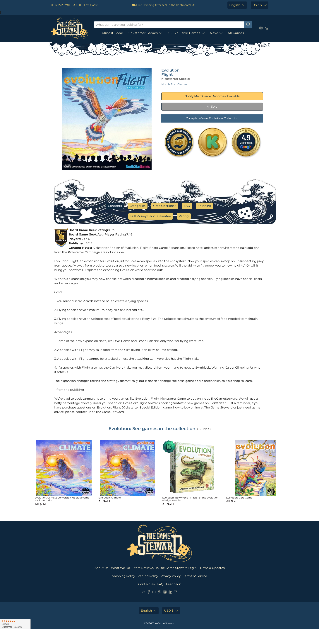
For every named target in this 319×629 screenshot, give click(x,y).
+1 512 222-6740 (60, 5)
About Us (101, 568)
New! (214, 33)
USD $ (257, 5)
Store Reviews (143, 568)
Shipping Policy (123, 576)
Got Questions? (164, 206)
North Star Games (174, 84)
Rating (184, 216)
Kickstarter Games (143, 33)
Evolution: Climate (109, 497)
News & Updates (212, 568)
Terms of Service (195, 576)
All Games (236, 33)
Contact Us (146, 584)
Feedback (173, 584)
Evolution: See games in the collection (152, 428)
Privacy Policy (171, 576)
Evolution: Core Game (239, 497)
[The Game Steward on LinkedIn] (170, 592)
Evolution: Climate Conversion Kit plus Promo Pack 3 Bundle (62, 499)
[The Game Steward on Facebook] (148, 592)
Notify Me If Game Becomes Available (212, 96)
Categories (137, 206)
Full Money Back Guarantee (150, 216)
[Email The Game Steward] (175, 592)
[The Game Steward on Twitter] (143, 592)
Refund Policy (148, 576)
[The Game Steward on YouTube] (154, 592)
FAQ (187, 206)
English (234, 5)
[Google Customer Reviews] (15, 624)
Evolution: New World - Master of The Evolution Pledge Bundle (190, 499)
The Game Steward (163, 623)
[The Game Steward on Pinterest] (159, 592)
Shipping (204, 206)
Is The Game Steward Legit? (177, 568)
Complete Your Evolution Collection (212, 118)
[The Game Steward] (69, 28)
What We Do (120, 568)
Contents (115, 206)
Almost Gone (112, 33)
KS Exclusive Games (183, 33)
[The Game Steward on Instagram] (165, 592)
